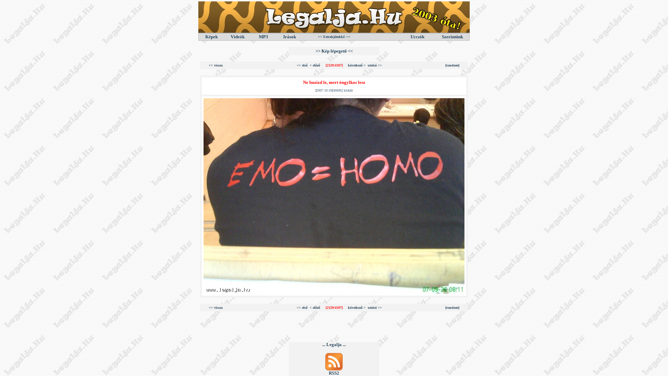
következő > (357, 65)
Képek (211, 36)
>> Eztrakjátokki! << (334, 37)
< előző (315, 65)
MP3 (263, 36)
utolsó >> (375, 65)
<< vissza (216, 65)
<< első (302, 65)
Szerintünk (452, 36)
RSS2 (334, 373)
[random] (452, 65)
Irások (289, 36)
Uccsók (417, 36)
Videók (238, 36)
